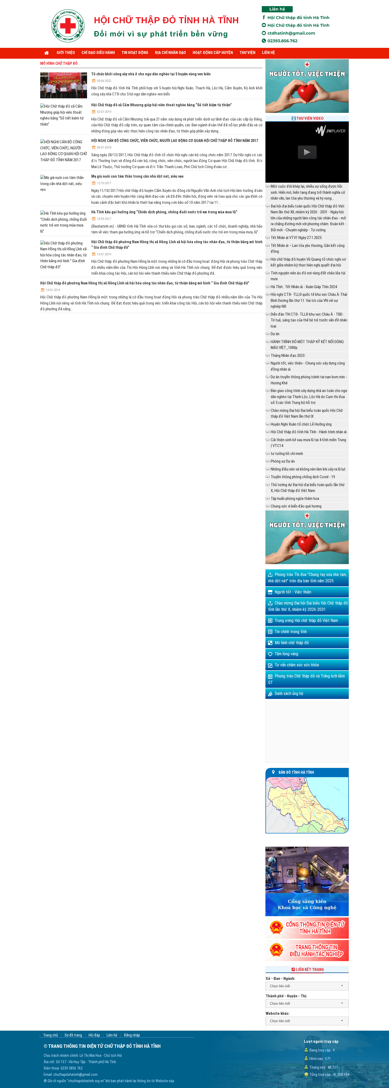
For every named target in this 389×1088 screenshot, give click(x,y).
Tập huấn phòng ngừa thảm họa (295, 498)
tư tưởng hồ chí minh (287, 453)
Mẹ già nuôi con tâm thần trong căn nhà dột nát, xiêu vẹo (137, 176)
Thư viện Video (310, 118)
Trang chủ (50, 1035)
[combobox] (307, 986)
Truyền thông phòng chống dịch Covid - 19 (303, 476)
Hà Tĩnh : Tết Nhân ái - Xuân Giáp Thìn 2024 (304, 286)
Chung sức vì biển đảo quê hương (296, 506)
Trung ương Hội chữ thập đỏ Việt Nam (306, 620)
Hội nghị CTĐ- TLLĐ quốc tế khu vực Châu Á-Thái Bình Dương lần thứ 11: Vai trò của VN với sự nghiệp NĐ (309, 300)
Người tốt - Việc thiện (293, 591)
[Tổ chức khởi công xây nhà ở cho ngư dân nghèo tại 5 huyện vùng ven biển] (63, 85)
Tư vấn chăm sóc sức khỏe (297, 664)
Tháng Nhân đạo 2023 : (288, 355)
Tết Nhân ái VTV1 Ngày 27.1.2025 (296, 237)
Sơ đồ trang (73, 1035)
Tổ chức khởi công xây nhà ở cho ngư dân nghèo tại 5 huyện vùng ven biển (151, 74)
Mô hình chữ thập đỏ (292, 642)
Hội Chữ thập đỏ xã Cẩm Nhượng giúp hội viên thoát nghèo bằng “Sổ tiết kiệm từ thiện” (161, 105)
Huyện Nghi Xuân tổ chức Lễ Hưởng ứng (301, 424)
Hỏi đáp (94, 1035)
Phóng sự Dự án (283, 461)
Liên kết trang (310, 969)
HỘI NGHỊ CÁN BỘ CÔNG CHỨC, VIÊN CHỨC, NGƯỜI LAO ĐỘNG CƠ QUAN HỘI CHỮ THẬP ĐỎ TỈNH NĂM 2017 (174, 141)
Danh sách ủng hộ (289, 693)
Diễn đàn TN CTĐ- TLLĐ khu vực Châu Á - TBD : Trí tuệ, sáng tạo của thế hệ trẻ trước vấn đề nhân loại (309, 320)
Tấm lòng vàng (286, 653)
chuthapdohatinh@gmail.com (75, 1074)
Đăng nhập (132, 1035)
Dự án (275, 333)
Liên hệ (112, 1035)
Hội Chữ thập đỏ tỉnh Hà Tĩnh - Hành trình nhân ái (309, 432)
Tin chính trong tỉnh (291, 631)
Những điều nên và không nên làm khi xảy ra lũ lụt (308, 469)
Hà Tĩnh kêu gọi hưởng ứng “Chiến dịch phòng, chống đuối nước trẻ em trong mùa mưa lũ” (164, 212)
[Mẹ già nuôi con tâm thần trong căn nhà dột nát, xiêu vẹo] (63, 184)
